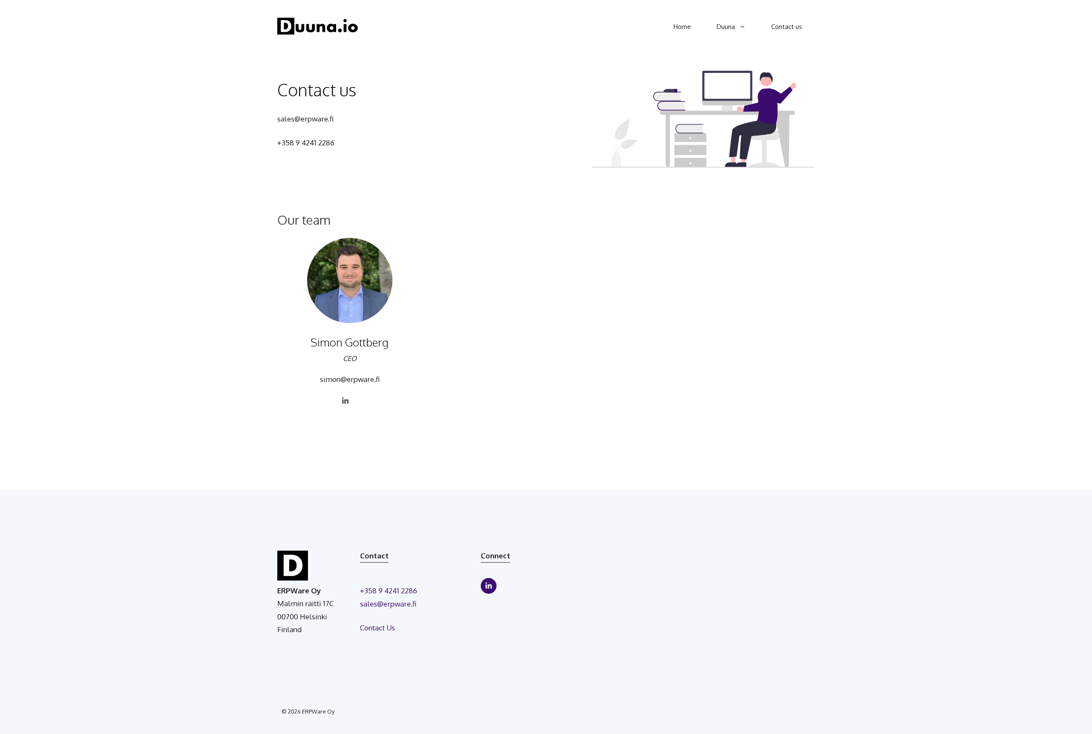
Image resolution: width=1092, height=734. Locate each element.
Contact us (786, 27)
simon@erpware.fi (350, 379)
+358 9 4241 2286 (305, 142)
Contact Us (377, 627)
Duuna (726, 27)
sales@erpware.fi (305, 118)
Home (682, 27)
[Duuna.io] (317, 25)
